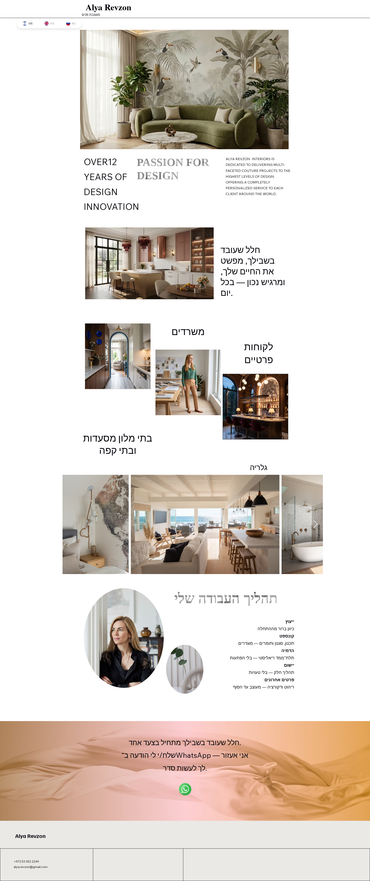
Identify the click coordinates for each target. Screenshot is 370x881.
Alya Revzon (30, 835)
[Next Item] (315, 524)
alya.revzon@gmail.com (31, 867)
